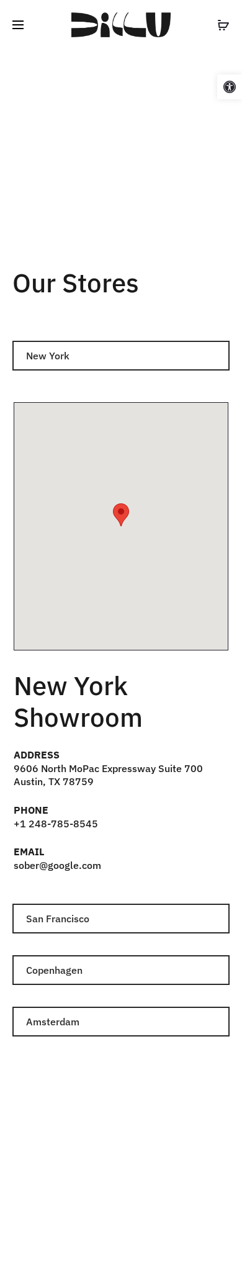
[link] (229, 86)
